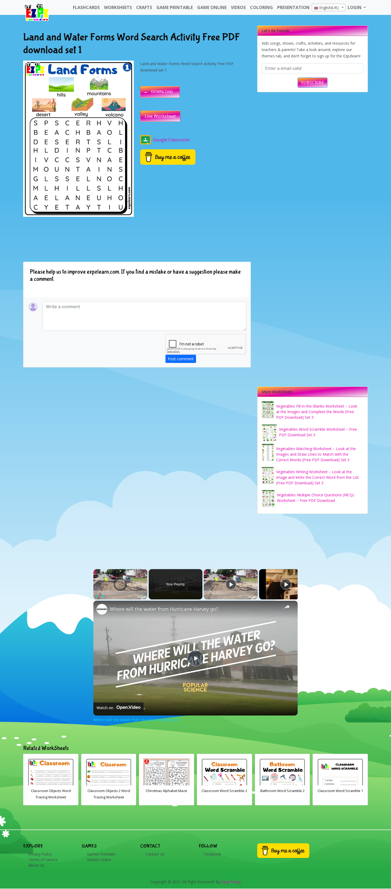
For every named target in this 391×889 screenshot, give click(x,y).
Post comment (181, 358)
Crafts (144, 7)
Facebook (212, 854)
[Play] (96, 596)
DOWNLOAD (162, 92)
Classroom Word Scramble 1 (282, 790)
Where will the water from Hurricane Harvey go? (164, 609)
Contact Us (155, 854)
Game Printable (174, 7)
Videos (238, 7)
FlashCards (86, 7)
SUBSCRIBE (312, 83)
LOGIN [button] (355, 7)
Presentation (293, 7)
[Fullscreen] (144, 596)
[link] (102, 609)
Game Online (212, 7)
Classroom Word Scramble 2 (166, 790)
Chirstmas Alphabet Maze (108, 790)
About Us (36, 865)
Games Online (99, 859)
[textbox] (328, 7)
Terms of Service (43, 859)
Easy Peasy (231, 881)
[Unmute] (103, 596)
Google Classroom (171, 140)
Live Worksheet (160, 116)
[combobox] (329, 7)
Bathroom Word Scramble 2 (224, 790)
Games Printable (101, 854)
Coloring (261, 7)
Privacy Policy (40, 854)
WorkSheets (118, 7)
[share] (287, 607)
